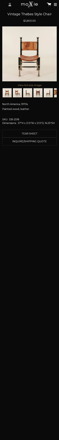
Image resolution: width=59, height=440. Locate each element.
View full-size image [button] (29, 85)
